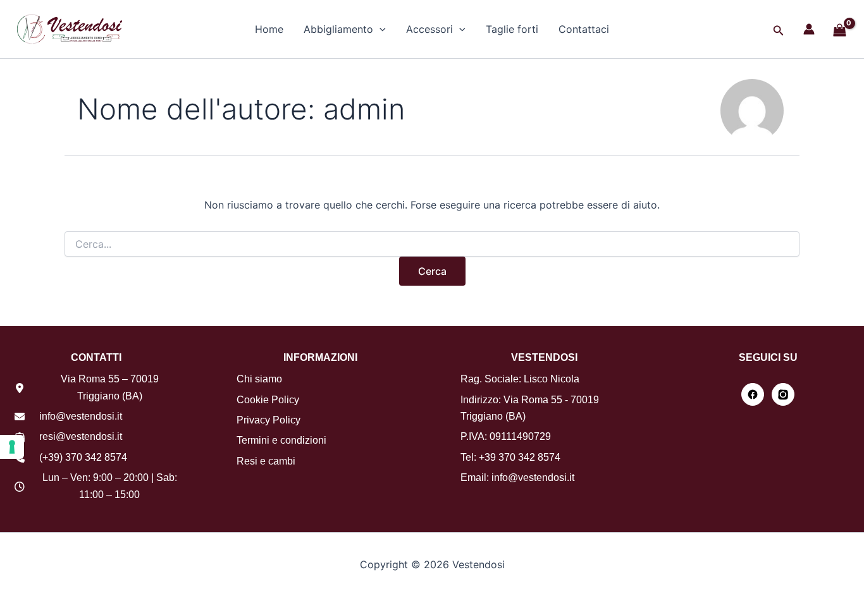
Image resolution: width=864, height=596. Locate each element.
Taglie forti (512, 29)
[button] (379, 29)
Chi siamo (259, 379)
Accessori (429, 29)
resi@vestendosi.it (80, 436)
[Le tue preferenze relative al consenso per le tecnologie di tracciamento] (12, 447)
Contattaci (584, 29)
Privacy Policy (268, 420)
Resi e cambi (266, 461)
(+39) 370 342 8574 (83, 457)
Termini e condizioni (281, 440)
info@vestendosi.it (80, 416)
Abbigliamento (338, 29)
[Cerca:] (432, 244)
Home (269, 29)
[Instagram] (783, 394)
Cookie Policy (268, 399)
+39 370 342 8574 (519, 457)
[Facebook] (752, 394)
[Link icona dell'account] (809, 29)
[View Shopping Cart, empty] (839, 30)
